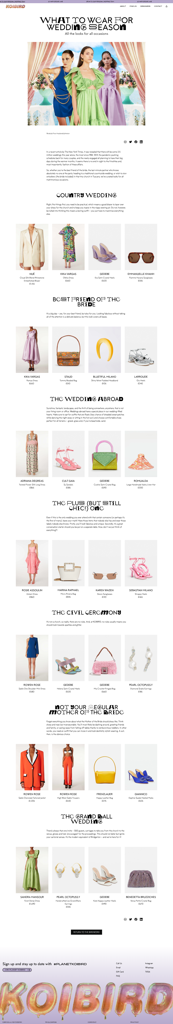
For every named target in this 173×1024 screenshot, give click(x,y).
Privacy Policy (134, 1022)
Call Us (119, 963)
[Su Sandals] (68, 454)
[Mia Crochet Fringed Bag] (104, 658)
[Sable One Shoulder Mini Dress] (32, 658)
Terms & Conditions (51, 1022)
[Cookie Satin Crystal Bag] (104, 454)
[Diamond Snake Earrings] (141, 658)
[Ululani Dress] (32, 563)
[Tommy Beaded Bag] (68, 350)
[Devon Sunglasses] (104, 563)
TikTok (147, 972)
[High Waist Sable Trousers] (68, 767)
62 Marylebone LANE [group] (22, 1)
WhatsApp (149, 968)
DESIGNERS (145, 6)
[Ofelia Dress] (68, 247)
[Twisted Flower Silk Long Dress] (32, 454)
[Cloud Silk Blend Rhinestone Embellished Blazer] (32, 247)
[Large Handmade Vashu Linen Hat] (141, 454)
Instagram (149, 963)
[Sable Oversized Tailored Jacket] (32, 767)
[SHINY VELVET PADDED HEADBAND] (104, 350)
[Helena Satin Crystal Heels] (68, 658)
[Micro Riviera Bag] (68, 563)
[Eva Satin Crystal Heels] (104, 247)
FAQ (118, 976)
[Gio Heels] (141, 350)
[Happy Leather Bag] (104, 767)
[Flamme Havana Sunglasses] (141, 247)
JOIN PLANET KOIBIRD (15, 970)
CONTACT (158, 6)
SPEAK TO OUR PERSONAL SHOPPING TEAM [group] (67, 1)
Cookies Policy (92, 1022)
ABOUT (123, 6)
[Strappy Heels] (141, 563)
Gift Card (119, 972)
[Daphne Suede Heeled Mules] (141, 767)
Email (118, 968)
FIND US (133, 6)
